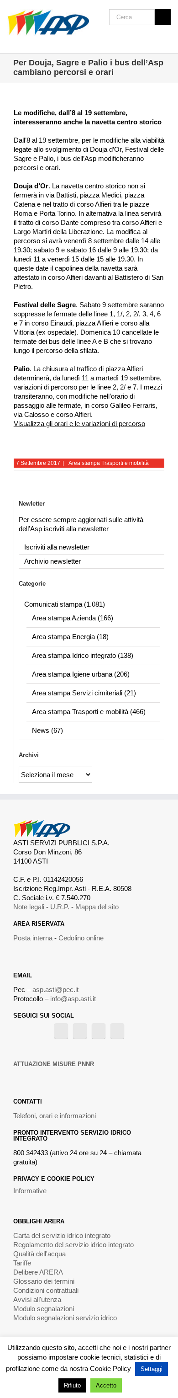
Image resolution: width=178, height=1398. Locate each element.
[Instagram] (98, 1031)
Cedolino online (81, 938)
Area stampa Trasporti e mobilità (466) (89, 711)
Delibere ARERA (38, 1272)
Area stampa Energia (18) (70, 636)
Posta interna (32, 938)
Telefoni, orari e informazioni (54, 1116)
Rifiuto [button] (72, 1385)
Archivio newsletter (52, 561)
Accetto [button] (106, 1385)
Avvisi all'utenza (37, 1299)
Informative (30, 1191)
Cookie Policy (110, 1368)
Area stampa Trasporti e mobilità (108, 463)
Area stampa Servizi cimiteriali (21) (84, 693)
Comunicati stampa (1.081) (64, 604)
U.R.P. (59, 907)
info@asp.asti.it (73, 999)
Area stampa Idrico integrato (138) (82, 655)
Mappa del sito (97, 907)
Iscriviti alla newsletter (56, 547)
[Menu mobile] (167, 39)
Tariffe (22, 1263)
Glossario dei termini (43, 1281)
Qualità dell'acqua (39, 1254)
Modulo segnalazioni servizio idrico (65, 1318)
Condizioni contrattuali (46, 1290)
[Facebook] (61, 1031)
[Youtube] (80, 1031)
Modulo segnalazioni (43, 1309)
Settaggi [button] (151, 1369)
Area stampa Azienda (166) (72, 618)
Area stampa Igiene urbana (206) (81, 674)
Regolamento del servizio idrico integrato (73, 1245)
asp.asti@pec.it (55, 989)
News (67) (47, 730)
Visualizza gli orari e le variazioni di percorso (79, 423)
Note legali (28, 907)
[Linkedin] (117, 1031)
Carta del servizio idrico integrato (61, 1235)
